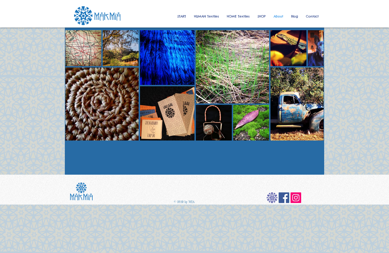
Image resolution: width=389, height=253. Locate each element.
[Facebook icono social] (284, 197)
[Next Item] (314, 85)
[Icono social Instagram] (296, 197)
